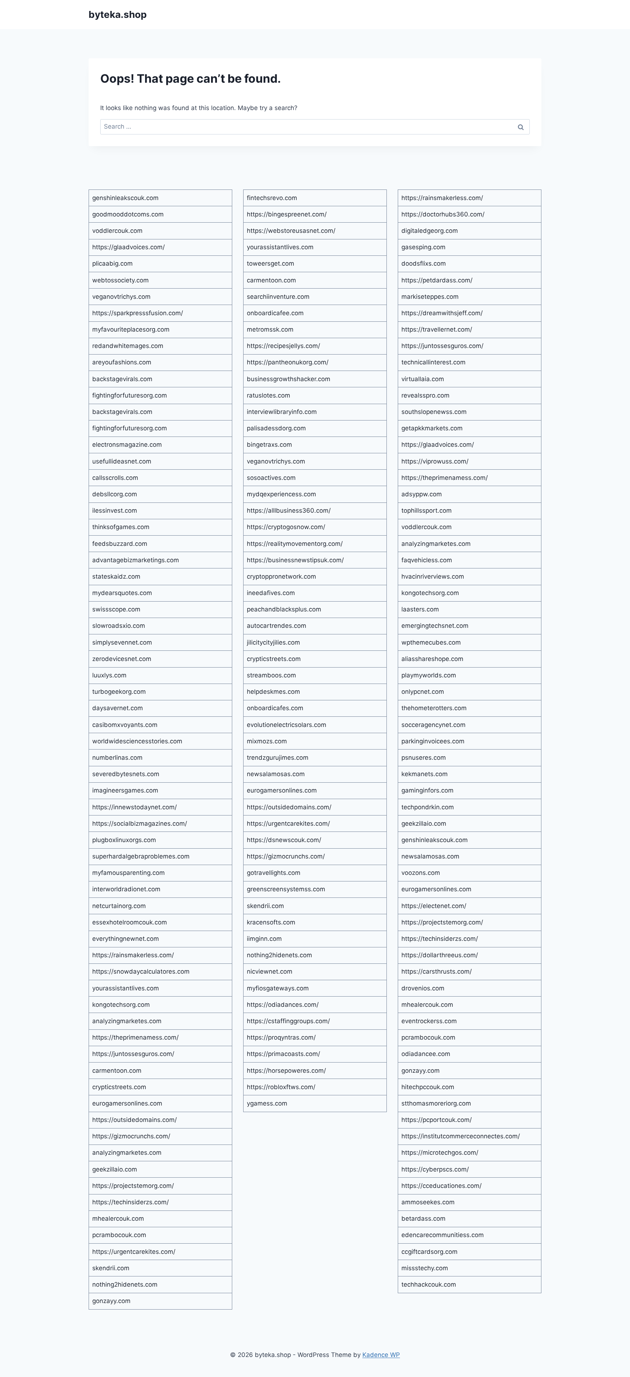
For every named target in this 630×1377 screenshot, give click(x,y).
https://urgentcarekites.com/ (133, 1251)
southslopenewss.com (434, 411)
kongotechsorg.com (121, 1004)
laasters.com (420, 609)
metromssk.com (270, 329)
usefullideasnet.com (121, 461)
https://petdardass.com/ (436, 280)
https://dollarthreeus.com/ (439, 955)
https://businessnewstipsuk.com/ (295, 560)
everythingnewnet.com (125, 938)
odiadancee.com (425, 1053)
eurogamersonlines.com (127, 1103)
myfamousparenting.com (128, 872)
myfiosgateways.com (278, 988)
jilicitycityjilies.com (273, 642)
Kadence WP (381, 1354)
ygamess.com (267, 1103)
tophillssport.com (426, 510)
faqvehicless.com (426, 560)
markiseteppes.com (430, 296)
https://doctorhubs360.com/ (443, 214)
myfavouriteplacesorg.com (131, 329)
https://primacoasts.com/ (283, 1053)
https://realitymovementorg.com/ (295, 543)
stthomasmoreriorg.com (436, 1103)
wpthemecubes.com (431, 642)
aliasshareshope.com (432, 658)
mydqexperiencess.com (281, 494)
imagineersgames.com (125, 790)
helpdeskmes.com (273, 691)
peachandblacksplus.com (284, 609)
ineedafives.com (271, 592)
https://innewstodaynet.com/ (134, 807)
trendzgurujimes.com (277, 757)
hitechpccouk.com (427, 1087)
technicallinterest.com (433, 362)
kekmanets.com (424, 774)
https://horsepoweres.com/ (286, 1070)
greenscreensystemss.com (286, 889)
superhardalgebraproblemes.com (141, 856)
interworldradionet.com (126, 889)
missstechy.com (424, 1268)
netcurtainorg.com (119, 905)
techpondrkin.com (427, 807)
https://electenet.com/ (433, 905)
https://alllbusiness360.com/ (289, 510)
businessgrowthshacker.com (288, 379)
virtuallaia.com (422, 379)
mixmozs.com (267, 741)
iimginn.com (264, 938)
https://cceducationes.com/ (441, 1185)
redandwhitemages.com (127, 345)
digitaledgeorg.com (429, 230)
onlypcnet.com (422, 691)
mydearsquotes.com (122, 592)
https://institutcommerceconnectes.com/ (460, 1136)
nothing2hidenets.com (125, 1284)
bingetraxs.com (269, 444)
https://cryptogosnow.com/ (286, 527)
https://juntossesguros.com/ (133, 1053)
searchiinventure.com (278, 296)
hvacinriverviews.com (432, 576)
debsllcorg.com (114, 494)
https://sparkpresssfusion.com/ (137, 313)
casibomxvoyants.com (125, 724)
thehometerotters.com (434, 708)
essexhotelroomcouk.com (129, 922)
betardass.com (423, 1218)
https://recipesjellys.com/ (283, 345)
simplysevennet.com (122, 642)
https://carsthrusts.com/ (436, 971)
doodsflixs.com (423, 263)
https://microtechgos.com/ (439, 1152)
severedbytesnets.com (125, 774)
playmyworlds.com (428, 675)
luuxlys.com (109, 675)
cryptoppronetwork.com (281, 576)
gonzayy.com (111, 1300)
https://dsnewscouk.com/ (284, 840)
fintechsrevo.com (272, 198)
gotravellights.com (273, 872)
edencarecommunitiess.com (442, 1235)
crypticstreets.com (119, 1087)
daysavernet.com (117, 708)
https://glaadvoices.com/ (128, 247)
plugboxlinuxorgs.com (124, 840)
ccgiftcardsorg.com (429, 1251)
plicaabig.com (112, 263)
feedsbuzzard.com (119, 543)
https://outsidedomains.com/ (134, 1119)
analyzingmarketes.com (127, 1021)
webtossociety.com (120, 280)
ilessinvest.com (114, 510)
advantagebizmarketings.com (135, 560)
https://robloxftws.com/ (281, 1087)
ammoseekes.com (428, 1202)
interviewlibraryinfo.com (282, 411)
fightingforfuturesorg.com (129, 395)
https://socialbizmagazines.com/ (139, 823)
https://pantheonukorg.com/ (287, 362)
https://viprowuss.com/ (434, 461)
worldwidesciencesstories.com (137, 741)
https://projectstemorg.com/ (133, 1185)
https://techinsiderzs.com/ (130, 1202)
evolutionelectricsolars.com (286, 724)
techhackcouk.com (428, 1284)
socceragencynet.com (433, 724)
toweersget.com (270, 263)
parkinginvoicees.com (432, 741)
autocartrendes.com (276, 625)
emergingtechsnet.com (434, 625)
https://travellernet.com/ (436, 329)
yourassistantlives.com (125, 988)
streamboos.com (271, 675)
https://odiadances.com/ (283, 1004)
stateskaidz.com (116, 576)
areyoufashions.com (121, 362)
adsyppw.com (421, 494)
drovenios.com (422, 988)
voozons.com (420, 872)
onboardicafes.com (275, 708)
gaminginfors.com (427, 790)
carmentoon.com (116, 1070)
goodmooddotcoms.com (128, 214)
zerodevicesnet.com (121, 658)
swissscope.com (116, 609)
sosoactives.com (271, 477)
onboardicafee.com (275, 313)
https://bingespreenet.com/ (287, 214)
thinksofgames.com (120, 527)
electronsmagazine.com (127, 444)
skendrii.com (110, 1268)
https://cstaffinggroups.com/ (288, 1021)
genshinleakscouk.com (125, 198)
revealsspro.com (425, 395)
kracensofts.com (271, 922)
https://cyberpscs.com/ (435, 1169)
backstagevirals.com (122, 379)
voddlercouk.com (117, 230)
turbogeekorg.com (119, 691)
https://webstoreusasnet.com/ (291, 230)
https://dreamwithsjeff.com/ (442, 313)
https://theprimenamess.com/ (135, 1037)
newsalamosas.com (276, 774)
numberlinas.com (117, 757)
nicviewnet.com (269, 971)
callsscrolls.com (115, 477)
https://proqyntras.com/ (281, 1037)
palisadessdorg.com (276, 428)
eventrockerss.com (429, 1021)
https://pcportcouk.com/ (436, 1119)
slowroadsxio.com (118, 625)
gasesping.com (423, 247)
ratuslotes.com (268, 395)
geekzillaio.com (114, 1169)
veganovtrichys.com (121, 296)
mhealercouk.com (118, 1218)
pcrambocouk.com (119, 1235)
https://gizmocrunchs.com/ (131, 1136)
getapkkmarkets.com (432, 428)
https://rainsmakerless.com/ (133, 955)
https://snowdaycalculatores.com (141, 971)
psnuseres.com (423, 757)
